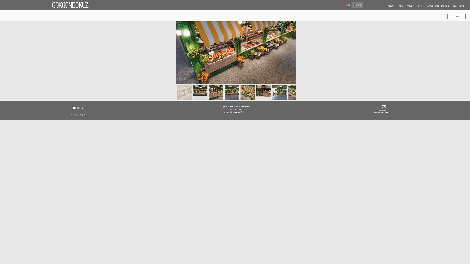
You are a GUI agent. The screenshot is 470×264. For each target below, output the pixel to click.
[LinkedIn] (78, 108)
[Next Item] (292, 52)
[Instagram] (82, 108)
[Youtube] (74, 108)
